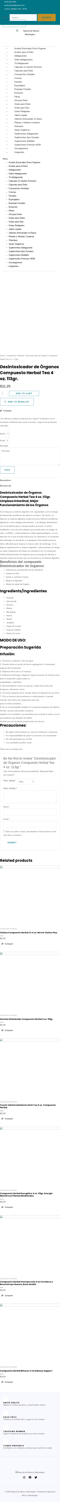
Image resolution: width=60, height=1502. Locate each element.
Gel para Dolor (21, 100)
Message (4, 446)
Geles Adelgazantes (23, 59)
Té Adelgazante (21, 63)
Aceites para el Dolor (23, 52)
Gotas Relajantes (22, 111)
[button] (30, 159)
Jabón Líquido (20, 115)
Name (3, 434)
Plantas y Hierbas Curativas (27, 122)
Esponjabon (19, 85)
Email (2, 440)
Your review (10, 788)
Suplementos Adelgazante (26, 133)
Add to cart (24, 393)
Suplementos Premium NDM (27, 144)
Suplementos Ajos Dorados (26, 137)
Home (2, 356)
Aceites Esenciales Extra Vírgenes (30, 48)
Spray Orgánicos (22, 130)
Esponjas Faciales (22, 89)
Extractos (18, 93)
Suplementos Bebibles (24, 141)
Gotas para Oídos (22, 104)
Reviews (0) (5, 486)
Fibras (17, 96)
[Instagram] (24, 1477)
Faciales (18, 82)
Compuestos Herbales (24, 74)
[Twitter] (36, 1477)
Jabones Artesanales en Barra (28, 119)
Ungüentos (19, 152)
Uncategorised (21, 148)
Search (6, 17)
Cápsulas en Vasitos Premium (28, 67)
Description (5, 480)
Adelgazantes (20, 56)
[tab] (30, 480)
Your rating (9, 780)
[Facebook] (30, 1477)
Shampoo (18, 126)
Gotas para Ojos (21, 107)
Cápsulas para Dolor (23, 70)
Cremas (18, 78)
